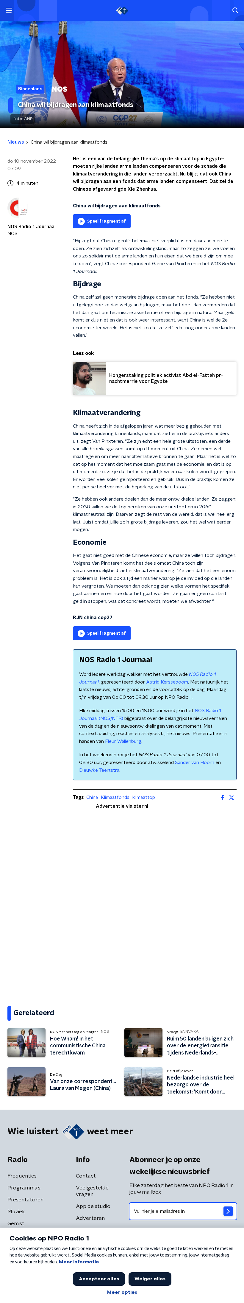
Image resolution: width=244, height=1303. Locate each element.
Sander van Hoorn (194, 762)
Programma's (23, 1188)
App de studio (93, 1206)
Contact (86, 1176)
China (92, 797)
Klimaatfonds (115, 797)
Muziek (16, 1212)
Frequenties (22, 1176)
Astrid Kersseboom (167, 682)
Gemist (15, 1223)
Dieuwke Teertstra (99, 770)
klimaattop (143, 797)
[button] (9, 10)
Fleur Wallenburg (123, 741)
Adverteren (90, 1218)
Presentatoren (25, 1200)
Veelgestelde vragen (92, 1191)
